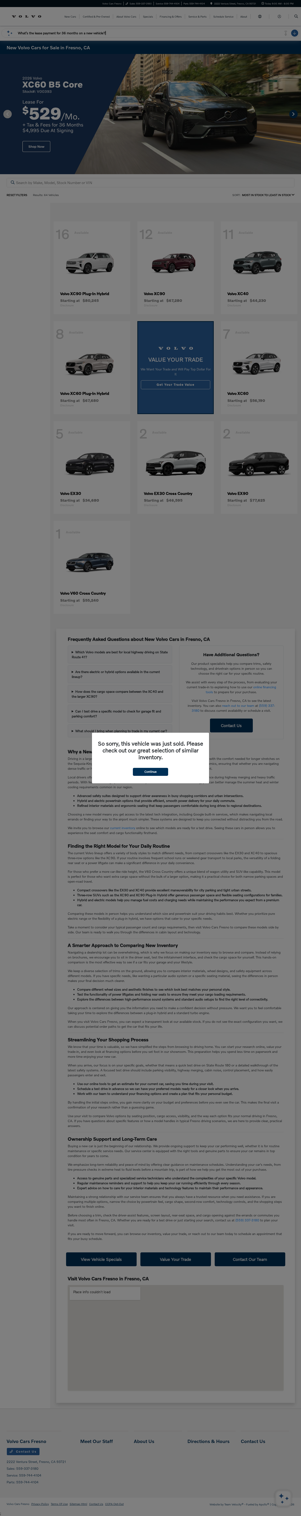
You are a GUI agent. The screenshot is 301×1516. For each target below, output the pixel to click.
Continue (150, 771)
